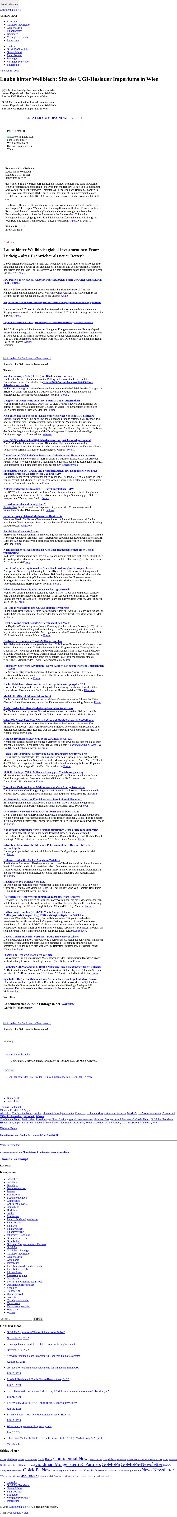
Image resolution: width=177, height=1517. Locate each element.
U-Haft (64, 1476)
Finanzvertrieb (15, 1228)
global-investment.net (81, 1119)
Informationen (14, 1272)
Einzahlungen (43, 1119)
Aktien (3, 1459)
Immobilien (13, 1262)
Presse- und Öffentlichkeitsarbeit (24, 1281)
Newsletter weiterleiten (17, 1054)
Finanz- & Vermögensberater (58, 1113)
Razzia (8, 1476)
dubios (37, 1113)
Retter (88, 1122)
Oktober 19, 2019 (9, 70)
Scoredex (98, 1122)
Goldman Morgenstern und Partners (106, 1113)
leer (68, 659)
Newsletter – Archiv (81, 1076)
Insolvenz (79, 1471)
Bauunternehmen (16, 1188)
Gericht (9, 1465)
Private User (10, 507)
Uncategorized (15, 1294)
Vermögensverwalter (18, 37)
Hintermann (6, 1122)
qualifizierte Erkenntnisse (20, 1284)
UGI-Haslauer (112, 1122)
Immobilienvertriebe (18, 1269)
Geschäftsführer (21, 1465)
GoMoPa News (141, 1119)
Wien (155, 1122)
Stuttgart (57, 1476)
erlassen (47, 434)
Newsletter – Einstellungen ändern (49, 1076)
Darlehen (12, 1210)
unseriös (11, 1297)
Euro (17, 991)
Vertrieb (97, 1476)
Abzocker (5, 1113)
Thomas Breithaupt (10, 1107)
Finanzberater (14, 30)
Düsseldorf (121, 1459)
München (115, 1470)
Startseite (12, 21)
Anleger (12, 1459)
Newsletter (65, 1122)
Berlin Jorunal (14, 1194)
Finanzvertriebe (15, 1231)
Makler (108, 1471)
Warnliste (68, 1004)
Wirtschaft (29, 1116)
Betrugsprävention (17, 1197)
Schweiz (16, 1476)
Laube (38, 1122)
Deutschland (96, 1459)
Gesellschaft (13, 1241)
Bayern (34, 1459)
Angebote (26, 525)
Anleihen (12, 1182)
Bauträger (12, 33)
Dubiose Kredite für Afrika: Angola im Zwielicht (31, 860)
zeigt (28, 562)
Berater (11, 1191)
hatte (28, 732)
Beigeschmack (70, 464)
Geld (20, 948)
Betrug (49, 1459)
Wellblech (145, 1122)
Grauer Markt (14, 27)
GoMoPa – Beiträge (18, 1250)
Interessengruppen (17, 1275)
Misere (47, 1122)
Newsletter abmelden (16, 1076)
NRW (2, 1476)
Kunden (101, 1471)
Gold (32, 1465)
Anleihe (21, 1459)
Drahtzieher (28, 1119)
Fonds (165, 1459)
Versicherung (14, 1303)
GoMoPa (132, 1113)
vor (86, 805)
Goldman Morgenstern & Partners (112, 1119)
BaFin (28, 1459)
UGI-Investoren (130, 1122)
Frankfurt (173, 1459)
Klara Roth (90, 1470)
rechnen (50, 510)
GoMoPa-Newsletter (18, 24)
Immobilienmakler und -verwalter (25, 1266)
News (55, 1122)
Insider (30, 1122)
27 (29, 1004)
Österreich (78, 1122)
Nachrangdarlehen (131, 1470)
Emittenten (13, 1216)
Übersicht (89, 690)
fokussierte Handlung (18, 1234)
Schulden (12, 1287)
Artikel (72, 220)
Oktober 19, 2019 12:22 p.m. (16, 1110)
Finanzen (80, 1113)
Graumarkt (13, 1259)
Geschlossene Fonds (18, 1238)
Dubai (105, 1459)
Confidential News (10, 9)
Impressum (13, 40)
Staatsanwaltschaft (45, 1476)
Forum (47, 382)
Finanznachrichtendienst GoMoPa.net (144, 1459)
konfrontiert (79, 930)
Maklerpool (13, 1278)
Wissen (40, 1116)
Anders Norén (21, 1512)
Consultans (13, 1206)
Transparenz (13, 1290)
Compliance (13, 1200)
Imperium (19, 1122)
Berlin (41, 1459)
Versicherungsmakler (18, 1306)
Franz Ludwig (60, 1119)
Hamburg (57, 1470)
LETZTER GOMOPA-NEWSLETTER (53, 118)
